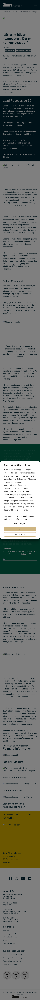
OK (20, 529)
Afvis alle (20, 534)
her (29, 519)
